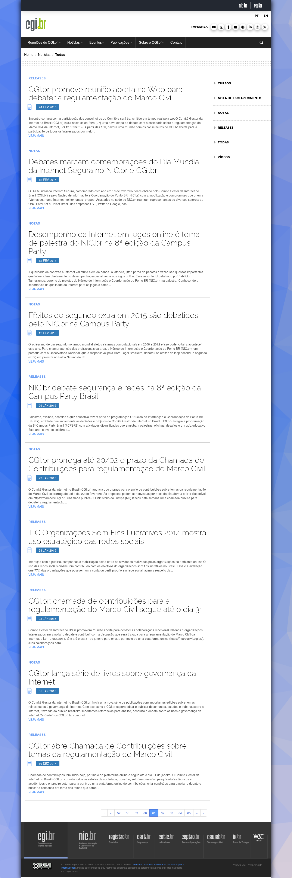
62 (162, 813)
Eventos (95, 42)
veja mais (36, 135)
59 (136, 813)
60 (145, 813)
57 (119, 813)
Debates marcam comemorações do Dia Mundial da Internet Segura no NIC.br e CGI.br (114, 166)
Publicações (120, 42)
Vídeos (224, 157)
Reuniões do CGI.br (43, 42)
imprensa (199, 27)
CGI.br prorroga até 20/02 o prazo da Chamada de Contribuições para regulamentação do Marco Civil (116, 464)
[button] (214, 27)
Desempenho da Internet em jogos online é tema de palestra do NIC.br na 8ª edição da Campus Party (114, 243)
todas (223, 142)
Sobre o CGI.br (150, 42)
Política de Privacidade (247, 865)
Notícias (74, 42)
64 (180, 813)
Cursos (224, 83)
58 (127, 813)
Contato (176, 42)
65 (189, 813)
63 (171, 813)
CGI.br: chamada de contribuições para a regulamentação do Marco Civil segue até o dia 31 (115, 605)
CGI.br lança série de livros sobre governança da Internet (112, 677)
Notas (34, 151)
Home (28, 54)
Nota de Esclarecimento (239, 98)
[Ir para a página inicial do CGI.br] (36, 25)
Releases (37, 78)
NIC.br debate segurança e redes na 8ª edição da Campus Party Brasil (114, 392)
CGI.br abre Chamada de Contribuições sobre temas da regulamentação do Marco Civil (107, 750)
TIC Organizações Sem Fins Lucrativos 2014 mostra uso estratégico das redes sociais (117, 537)
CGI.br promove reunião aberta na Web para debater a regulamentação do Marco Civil (105, 94)
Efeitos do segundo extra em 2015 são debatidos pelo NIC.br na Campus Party (113, 319)
